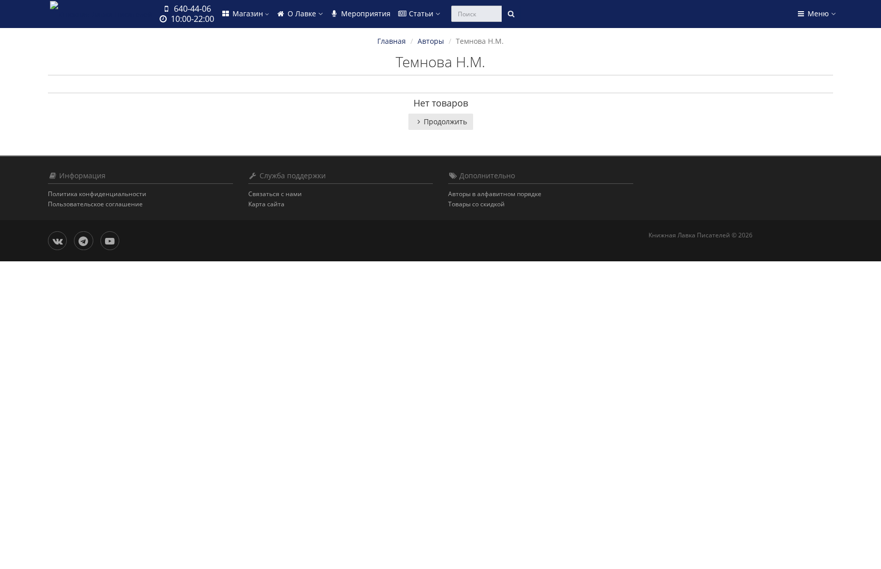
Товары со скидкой (476, 204)
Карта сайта (266, 204)
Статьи (421, 13)
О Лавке (302, 13)
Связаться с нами (275, 193)
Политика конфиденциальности (97, 193)
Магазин (247, 13)
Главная (391, 41)
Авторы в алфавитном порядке (494, 193)
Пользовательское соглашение (95, 204)
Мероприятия (365, 13)
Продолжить (445, 121)
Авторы (431, 41)
